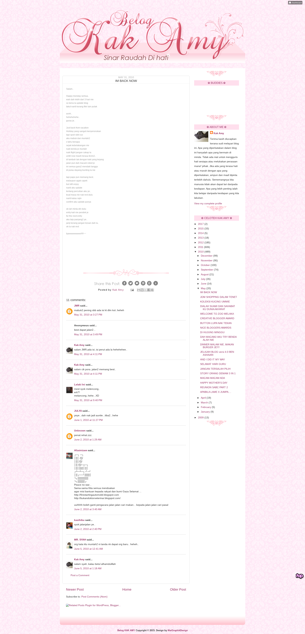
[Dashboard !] (295, 3)
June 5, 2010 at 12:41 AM (88, 549)
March (205, 402)
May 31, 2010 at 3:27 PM (88, 314)
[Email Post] (132, 290)
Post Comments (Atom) (94, 596)
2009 (201, 417)
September (207, 269)
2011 (201, 247)
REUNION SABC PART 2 (214, 387)
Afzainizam (80, 450)
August (205, 274)
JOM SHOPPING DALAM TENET (218, 297)
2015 (201, 228)
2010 (201, 251)
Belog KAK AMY (126, 630)
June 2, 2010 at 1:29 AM (87, 439)
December (207, 255)
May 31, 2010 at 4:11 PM (88, 354)
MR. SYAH (80, 539)
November (207, 260)
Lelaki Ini (79, 384)
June (204, 283)
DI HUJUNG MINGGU (212, 332)
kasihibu (79, 520)
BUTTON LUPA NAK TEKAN (216, 323)
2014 (201, 233)
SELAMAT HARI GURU (213, 364)
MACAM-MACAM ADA (212, 378)
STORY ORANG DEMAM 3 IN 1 (218, 373)
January (206, 411)
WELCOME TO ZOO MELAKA (217, 314)
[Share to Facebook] (149, 290)
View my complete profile (208, 203)
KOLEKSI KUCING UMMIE (215, 301)
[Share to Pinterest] (152, 290)
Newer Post (75, 589)
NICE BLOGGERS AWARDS (215, 327)
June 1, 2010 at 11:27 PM (88, 420)
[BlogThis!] (142, 290)
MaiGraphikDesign (178, 630)
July (203, 279)
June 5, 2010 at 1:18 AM (87, 568)
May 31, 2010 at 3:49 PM (88, 334)
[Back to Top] (299, 576)
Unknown (80, 430)
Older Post (178, 589)
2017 (201, 224)
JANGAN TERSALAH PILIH (215, 369)
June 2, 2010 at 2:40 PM (87, 529)
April (204, 397)
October (206, 265)
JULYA (78, 411)
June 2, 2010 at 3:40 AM (87, 509)
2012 (201, 242)
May (203, 288)
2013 (201, 237)
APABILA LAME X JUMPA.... (215, 392)
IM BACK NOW (208, 292)
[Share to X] (145, 290)
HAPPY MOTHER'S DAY (213, 382)
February (206, 407)
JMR (76, 305)
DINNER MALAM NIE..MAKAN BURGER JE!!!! (217, 346)
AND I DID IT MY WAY (212, 359)
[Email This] (138, 290)
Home (126, 589)
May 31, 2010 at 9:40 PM (88, 400)
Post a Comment (80, 575)
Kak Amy (79, 345)
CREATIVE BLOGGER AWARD (217, 318)
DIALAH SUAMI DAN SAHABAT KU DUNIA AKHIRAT (217, 307)
